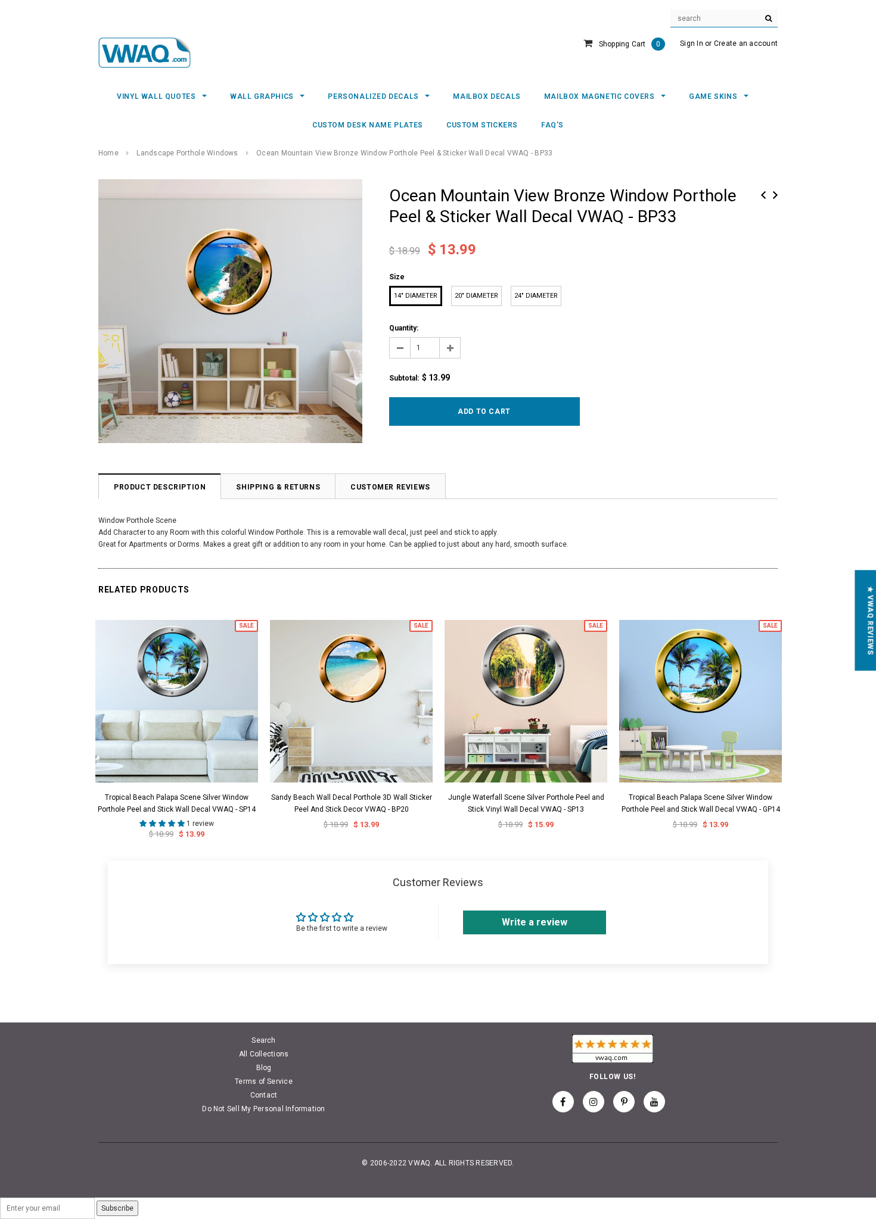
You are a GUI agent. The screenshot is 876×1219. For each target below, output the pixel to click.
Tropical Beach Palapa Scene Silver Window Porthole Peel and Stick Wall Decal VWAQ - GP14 (701, 803)
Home (108, 153)
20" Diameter (476, 296)
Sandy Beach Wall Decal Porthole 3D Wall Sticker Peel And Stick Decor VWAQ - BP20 (351, 803)
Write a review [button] (534, 922)
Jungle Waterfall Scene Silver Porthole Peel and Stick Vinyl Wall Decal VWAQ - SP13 (526, 803)
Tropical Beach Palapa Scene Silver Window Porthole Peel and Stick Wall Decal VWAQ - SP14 (177, 803)
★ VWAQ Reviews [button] (870, 620)
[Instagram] (593, 1101)
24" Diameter (536, 296)
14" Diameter (415, 296)
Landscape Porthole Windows (187, 153)
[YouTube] (654, 1101)
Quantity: (403, 328)
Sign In (691, 43)
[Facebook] (563, 1101)
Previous (763, 195)
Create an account (746, 43)
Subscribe (117, 1208)
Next (775, 195)
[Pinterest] (624, 1101)
